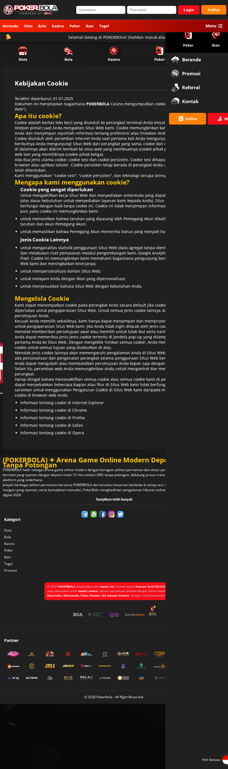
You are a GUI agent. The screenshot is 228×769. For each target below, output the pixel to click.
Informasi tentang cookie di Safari (51, 425)
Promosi (10, 570)
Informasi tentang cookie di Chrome (53, 410)
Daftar (214, 9)
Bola (69, 59)
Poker (188, 45)
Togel (104, 25)
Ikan (90, 25)
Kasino (114, 59)
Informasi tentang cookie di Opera (52, 432)
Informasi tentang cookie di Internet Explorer (62, 402)
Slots (23, 59)
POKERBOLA (12, 469)
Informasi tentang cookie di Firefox (52, 417)
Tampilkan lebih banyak (114, 499)
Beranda (10, 25)
